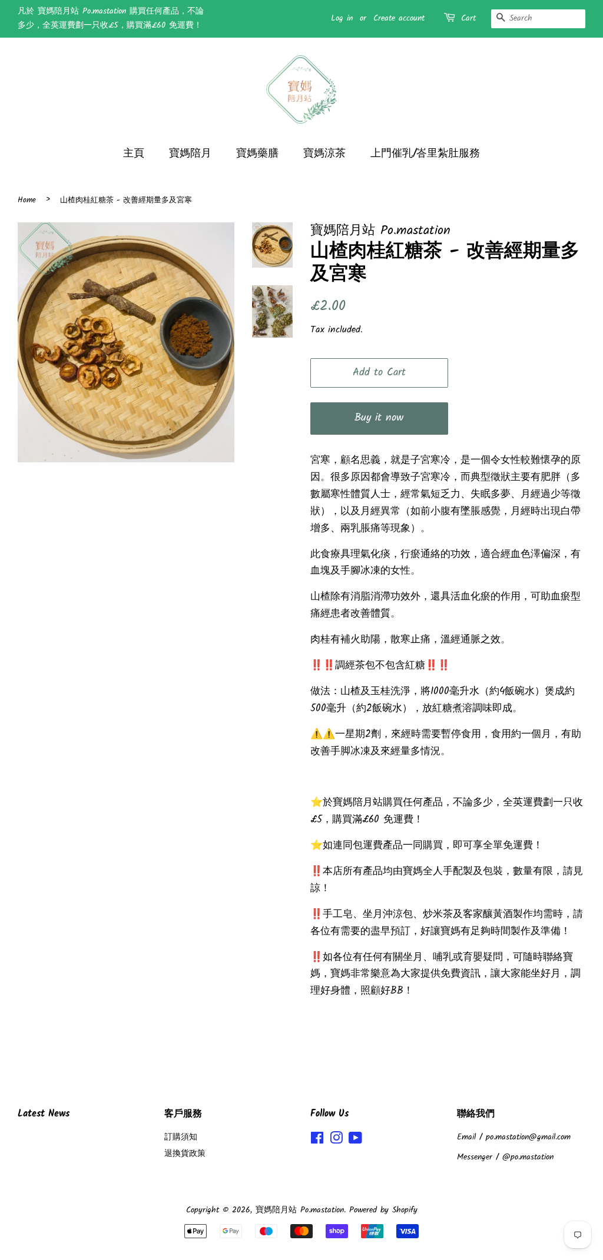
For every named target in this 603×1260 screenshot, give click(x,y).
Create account (399, 18)
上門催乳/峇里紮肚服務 (425, 153)
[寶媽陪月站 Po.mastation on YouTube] (355, 1141)
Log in (342, 18)
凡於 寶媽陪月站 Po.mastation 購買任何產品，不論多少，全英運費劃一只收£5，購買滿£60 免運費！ (111, 18)
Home (27, 200)
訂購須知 (180, 1137)
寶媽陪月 (190, 153)
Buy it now (378, 417)
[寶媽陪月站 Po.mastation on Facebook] (317, 1141)
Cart (468, 18)
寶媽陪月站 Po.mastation (300, 1210)
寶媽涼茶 (324, 153)
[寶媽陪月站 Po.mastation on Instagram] (336, 1141)
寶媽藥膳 (257, 153)
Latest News (43, 1113)
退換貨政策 (185, 1154)
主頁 (133, 153)
